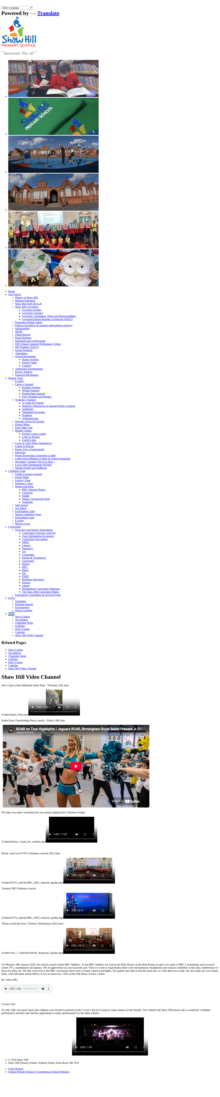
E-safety (19, 381)
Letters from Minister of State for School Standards (42, 458)
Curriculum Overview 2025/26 (39, 533)
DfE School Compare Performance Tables (38, 344)
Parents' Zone (15, 378)
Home (11, 291)
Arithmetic (28, 409)
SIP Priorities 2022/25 (27, 347)
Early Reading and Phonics (37, 396)
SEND (19, 331)
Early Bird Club (23, 427)
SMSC (25, 542)
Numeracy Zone (24, 483)
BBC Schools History (34, 489)
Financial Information (26, 375)
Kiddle (25, 495)
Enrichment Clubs (25, 511)
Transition (20, 601)
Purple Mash (22, 477)
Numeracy (27, 548)
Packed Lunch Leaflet (34, 433)
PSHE (25, 576)
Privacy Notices (23, 371)
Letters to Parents (24, 446)
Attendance (21, 353)
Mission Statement (25, 300)
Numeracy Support (25, 399)
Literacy (26, 545)
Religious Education (33, 579)
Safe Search (21, 505)
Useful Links (29, 440)
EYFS (11, 598)
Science (26, 582)
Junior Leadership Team (28, 514)
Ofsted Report (22, 334)
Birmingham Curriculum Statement (41, 588)
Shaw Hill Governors (26, 306)
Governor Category (32, 313)
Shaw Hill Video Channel (29, 635)
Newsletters (21, 619)
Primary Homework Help (36, 498)
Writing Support (30, 390)
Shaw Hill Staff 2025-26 (28, 303)
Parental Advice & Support (29, 421)
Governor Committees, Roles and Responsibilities (49, 316)
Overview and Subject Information (34, 529)
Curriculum (14, 526)
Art (24, 551)
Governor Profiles (31, 309)
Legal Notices (15, 1068)
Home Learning (23, 610)
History (26, 564)
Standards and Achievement (30, 340)
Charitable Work (24, 622)
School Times (29, 362)
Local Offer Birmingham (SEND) (33, 464)
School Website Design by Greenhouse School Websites (38, 1071)
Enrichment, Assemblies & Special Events (38, 595)
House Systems (30, 359)
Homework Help (24, 486)
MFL (25, 567)
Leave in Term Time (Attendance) (33, 443)
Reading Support (31, 387)
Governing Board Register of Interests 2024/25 (47, 319)
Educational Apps (24, 517)
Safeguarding (22, 328)
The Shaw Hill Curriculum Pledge (40, 591)
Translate (48, 13)
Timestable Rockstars (33, 412)
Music (25, 570)
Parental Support (24, 604)
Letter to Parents (31, 436)
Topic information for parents (38, 536)
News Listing (22, 616)
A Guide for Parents (33, 402)
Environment (22, 607)
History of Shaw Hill (26, 297)
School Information (25, 356)
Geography (28, 560)
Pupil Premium (23, 337)
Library (26, 585)
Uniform (26, 365)
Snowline (20, 452)
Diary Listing (22, 629)
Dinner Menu (22, 424)
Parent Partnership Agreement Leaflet (35, 455)
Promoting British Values (28, 322)
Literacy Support (24, 384)
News (11, 613)
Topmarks (27, 502)
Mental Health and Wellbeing (31, 467)
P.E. (24, 573)
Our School (14, 294)
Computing (28, 554)
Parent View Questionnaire (29, 449)
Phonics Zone (22, 523)
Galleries (20, 625)
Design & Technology (34, 557)
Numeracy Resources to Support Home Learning (48, 406)
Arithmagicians (30, 418)
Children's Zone (17, 471)
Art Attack (20, 508)
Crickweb (27, 492)
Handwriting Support (33, 393)
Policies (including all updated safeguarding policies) (43, 325)
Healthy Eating (23, 430)
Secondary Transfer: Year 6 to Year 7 (35, 461)
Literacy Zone (22, 480)
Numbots (27, 415)
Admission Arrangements (29, 368)
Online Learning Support (28, 474)
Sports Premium (23, 350)
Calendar (20, 632)
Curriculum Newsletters (35, 539)
